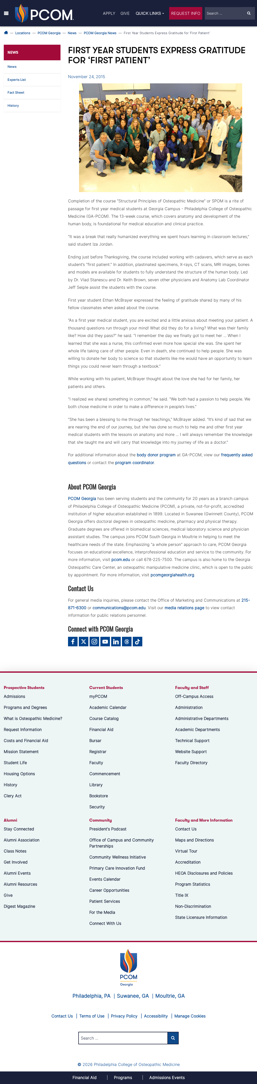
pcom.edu (120, 559)
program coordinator (134, 462)
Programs (123, 1077)
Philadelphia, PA (91, 996)
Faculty (96, 762)
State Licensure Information (201, 917)
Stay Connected (19, 828)
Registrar (97, 751)
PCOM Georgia (49, 33)
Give (125, 13)
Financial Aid (101, 729)
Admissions (14, 696)
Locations (22, 33)
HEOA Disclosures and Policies (204, 873)
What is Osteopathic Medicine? (33, 718)
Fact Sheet (16, 92)
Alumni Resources (20, 884)
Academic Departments (197, 729)
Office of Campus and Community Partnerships (121, 842)
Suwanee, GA (133, 996)
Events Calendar (104, 879)
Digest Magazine (19, 906)
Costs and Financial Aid (26, 740)
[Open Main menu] (6, 13)
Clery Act (13, 795)
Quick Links (148, 13)
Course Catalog (104, 718)
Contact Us (186, 828)
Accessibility (156, 1015)
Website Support (191, 751)
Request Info (185, 13)
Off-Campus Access (194, 696)
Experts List (17, 80)
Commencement (104, 773)
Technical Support (192, 740)
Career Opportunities (109, 890)
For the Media (102, 912)
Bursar (95, 740)
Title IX (181, 895)
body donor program (156, 454)
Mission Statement (21, 751)
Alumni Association (21, 839)
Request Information (23, 729)
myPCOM (98, 696)
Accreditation (188, 862)
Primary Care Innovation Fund (117, 868)
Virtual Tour (186, 850)
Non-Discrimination (193, 906)
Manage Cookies (190, 1015)
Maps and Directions (194, 839)
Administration (189, 707)
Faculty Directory (191, 762)
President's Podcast (107, 828)
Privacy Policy (124, 1015)
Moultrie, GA (170, 996)
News (72, 33)
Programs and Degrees (25, 707)
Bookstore (98, 795)
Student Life (15, 762)
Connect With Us (105, 923)
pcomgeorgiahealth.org (172, 574)
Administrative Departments (201, 718)
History (13, 105)
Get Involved (16, 862)
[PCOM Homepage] (128, 966)
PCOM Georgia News (100, 33)
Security (97, 806)
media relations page (184, 607)
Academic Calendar (107, 707)
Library (96, 784)
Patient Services (104, 901)
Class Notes (15, 850)
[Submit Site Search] (248, 13)
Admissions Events (167, 1077)
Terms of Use (91, 1015)
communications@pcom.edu (119, 607)
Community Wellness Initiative (117, 857)
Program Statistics (192, 884)
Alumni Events (17, 873)
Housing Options (19, 773)
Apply (109, 13)
